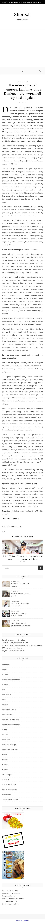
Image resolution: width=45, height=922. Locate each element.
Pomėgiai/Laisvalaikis (10, 749)
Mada (4, 700)
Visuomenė (6, 794)
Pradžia (5, 2)
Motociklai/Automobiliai (11, 724)
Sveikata (5, 764)
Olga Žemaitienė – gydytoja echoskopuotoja (20, 604)
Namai (4, 729)
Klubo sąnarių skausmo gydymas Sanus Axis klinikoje (20, 624)
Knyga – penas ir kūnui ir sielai (13, 651)
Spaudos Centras (15, 526)
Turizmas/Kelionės (9, 784)
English (5, 670)
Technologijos (7, 774)
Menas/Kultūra (7, 715)
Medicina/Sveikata (9, 710)
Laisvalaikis (22, 82)
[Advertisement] (22, 48)
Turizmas (5, 779)
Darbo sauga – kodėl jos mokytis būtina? (19, 614)
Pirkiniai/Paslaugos (9, 744)
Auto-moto (6, 665)
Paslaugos (6, 739)
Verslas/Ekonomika (9, 789)
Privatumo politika (22, 921)
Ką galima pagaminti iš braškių (13, 640)
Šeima (4, 754)
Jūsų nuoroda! (10, 904)
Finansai (5, 675)
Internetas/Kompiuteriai (11, 680)
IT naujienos (6, 685)
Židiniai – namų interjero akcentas (15, 643)
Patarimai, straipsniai (10, 890)
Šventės (5, 769)
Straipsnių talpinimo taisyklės (20, 2)
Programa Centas (8, 896)
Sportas (5, 759)
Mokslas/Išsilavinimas (10, 719)
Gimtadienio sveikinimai (11, 893)
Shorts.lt (22, 14)
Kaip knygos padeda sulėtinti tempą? (20, 595)
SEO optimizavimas (9, 901)
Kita (3, 690)
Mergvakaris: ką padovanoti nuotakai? (20, 585)
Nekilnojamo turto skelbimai (13, 898)
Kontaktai (37, 2)
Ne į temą (5, 734)
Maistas (5, 705)
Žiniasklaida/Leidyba (10, 799)
